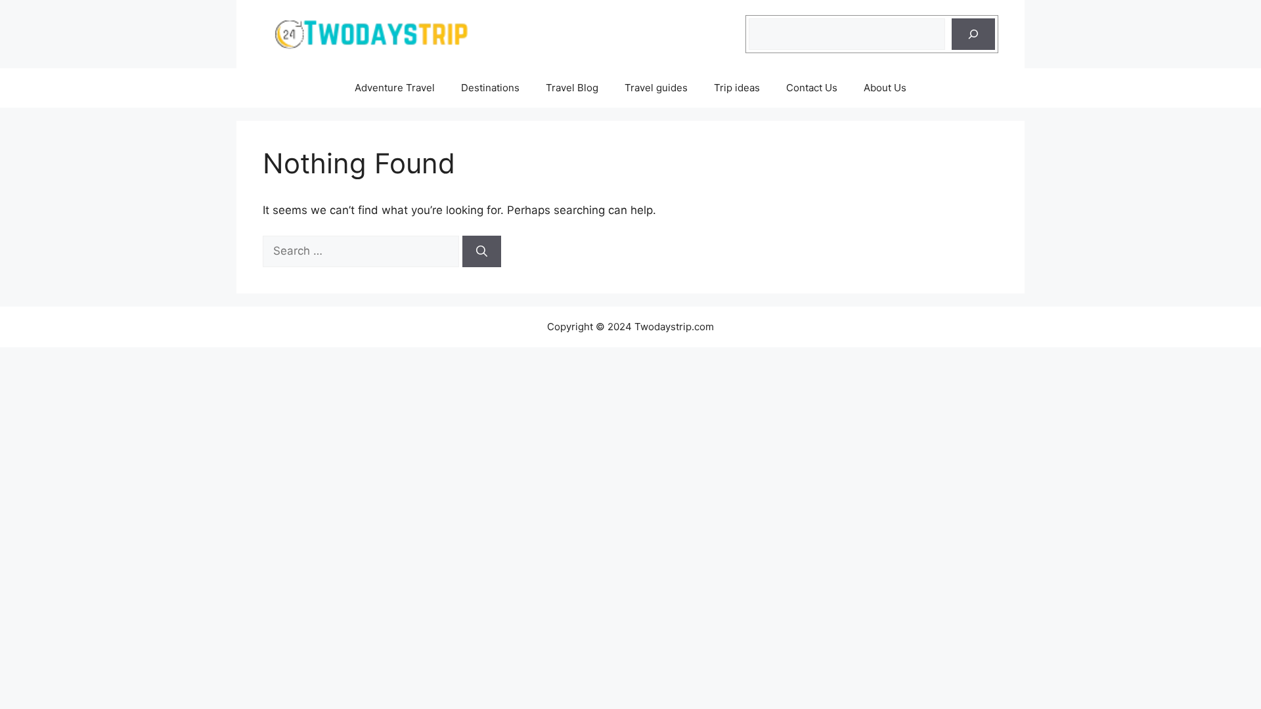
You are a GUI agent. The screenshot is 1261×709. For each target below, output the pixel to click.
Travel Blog (572, 87)
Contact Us (811, 87)
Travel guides (656, 87)
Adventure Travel (395, 87)
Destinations (490, 87)
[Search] (973, 34)
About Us (885, 87)
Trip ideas (737, 87)
